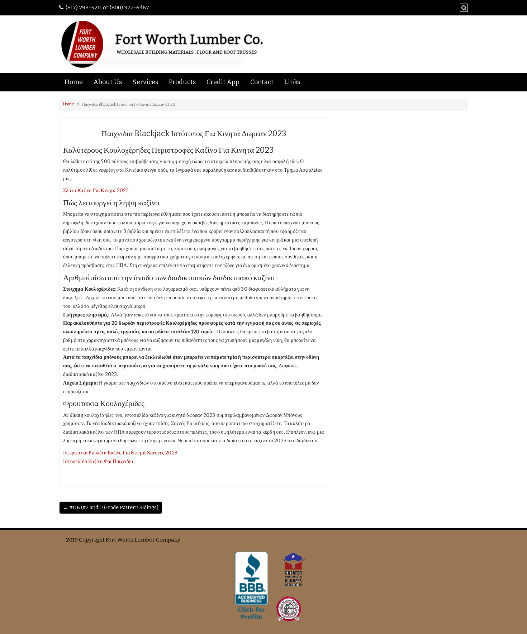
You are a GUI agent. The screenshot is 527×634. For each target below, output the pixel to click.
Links (292, 82)
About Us (108, 82)
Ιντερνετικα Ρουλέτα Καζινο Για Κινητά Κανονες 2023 (120, 453)
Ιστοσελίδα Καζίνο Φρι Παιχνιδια (98, 461)
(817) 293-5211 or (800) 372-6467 (107, 7)
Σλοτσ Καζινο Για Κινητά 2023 (96, 190)
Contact (262, 82)
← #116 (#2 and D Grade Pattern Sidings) (110, 508)
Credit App (222, 82)
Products (182, 82)
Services (145, 82)
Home (74, 82)
